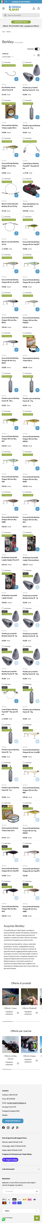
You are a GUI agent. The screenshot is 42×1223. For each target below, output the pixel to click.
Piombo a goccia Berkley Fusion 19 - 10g (31, 710)
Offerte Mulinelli (29, 1008)
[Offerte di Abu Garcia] (10, 1044)
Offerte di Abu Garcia (10, 1057)
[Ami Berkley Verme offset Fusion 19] (10, 73)
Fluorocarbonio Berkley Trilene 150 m (31, 359)
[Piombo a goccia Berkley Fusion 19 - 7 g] (10, 735)
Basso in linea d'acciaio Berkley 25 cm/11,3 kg (10, 205)
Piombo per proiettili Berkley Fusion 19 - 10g (10, 672)
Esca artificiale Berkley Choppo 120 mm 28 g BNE (31, 790)
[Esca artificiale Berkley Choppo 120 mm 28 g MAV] (10, 892)
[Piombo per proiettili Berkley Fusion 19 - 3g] (31, 619)
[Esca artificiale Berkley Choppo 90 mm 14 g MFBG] (10, 149)
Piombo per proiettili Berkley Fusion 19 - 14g (31, 673)
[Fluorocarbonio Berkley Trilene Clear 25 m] (10, 813)
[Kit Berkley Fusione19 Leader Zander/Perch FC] (10, 543)
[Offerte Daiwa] (29, 1044)
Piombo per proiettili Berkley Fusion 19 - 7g (30, 597)
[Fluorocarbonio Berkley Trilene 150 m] (31, 344)
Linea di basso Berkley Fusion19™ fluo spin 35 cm (10, 711)
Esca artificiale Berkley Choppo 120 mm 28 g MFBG (31, 479)
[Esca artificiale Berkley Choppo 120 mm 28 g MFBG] (31, 462)
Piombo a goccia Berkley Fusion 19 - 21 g (31, 399)
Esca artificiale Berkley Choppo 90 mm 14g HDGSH (31, 830)
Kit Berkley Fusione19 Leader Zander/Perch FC (10, 558)
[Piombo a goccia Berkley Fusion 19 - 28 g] (10, 384)
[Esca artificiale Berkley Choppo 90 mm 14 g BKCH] (10, 344)
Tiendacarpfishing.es (12, 1121)
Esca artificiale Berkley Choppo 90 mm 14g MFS (31, 870)
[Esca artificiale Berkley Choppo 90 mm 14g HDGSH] (31, 814)
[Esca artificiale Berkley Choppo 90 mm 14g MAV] (10, 854)
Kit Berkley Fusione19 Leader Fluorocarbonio (31, 559)
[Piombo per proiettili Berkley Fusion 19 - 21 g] (31, 73)
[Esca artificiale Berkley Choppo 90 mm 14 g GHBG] (31, 892)
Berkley (9, 31)
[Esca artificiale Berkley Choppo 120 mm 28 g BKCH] (10, 303)
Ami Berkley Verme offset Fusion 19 (8, 88)
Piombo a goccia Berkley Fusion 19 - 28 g (10, 399)
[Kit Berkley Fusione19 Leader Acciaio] (10, 581)
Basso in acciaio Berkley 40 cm (10, 243)
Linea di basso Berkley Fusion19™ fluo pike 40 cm (31, 165)
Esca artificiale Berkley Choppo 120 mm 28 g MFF (10, 438)
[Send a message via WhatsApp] (3, 1219)
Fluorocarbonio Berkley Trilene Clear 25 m (10, 829)
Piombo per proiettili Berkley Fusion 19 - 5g (9, 634)
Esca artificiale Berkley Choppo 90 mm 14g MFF (31, 243)
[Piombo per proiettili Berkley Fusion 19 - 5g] (10, 619)
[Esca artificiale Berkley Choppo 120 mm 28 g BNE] (31, 773)
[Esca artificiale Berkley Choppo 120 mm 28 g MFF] (10, 422)
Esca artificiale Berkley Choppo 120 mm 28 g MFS (31, 519)
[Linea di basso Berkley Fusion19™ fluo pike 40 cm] (31, 149)
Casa (3, 31)
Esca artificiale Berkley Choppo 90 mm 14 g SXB (31, 281)
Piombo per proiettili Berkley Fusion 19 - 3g (30, 635)
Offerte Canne (10, 1008)
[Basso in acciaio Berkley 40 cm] (10, 227)
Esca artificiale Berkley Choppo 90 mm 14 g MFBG (10, 165)
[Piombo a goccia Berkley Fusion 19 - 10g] (31, 695)
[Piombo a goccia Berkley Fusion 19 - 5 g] (10, 773)
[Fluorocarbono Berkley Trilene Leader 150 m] (10, 111)
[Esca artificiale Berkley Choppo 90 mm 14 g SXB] (31, 265)
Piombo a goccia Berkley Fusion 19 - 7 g (10, 751)
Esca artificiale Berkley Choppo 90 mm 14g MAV (10, 869)
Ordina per (5, 53)
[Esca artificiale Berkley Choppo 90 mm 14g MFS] (31, 854)
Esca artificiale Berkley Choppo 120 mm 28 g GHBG (10, 519)
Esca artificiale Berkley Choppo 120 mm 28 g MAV (10, 908)
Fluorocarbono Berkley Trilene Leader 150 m (10, 126)
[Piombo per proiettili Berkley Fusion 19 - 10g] (10, 657)
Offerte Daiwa (29, 1056)
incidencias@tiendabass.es (16, 1103)
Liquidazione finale (21, 22)
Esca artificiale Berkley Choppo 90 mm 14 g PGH (10, 281)
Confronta (30, 49)
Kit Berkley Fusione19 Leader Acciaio (9, 596)
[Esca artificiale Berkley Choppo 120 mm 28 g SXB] (10, 462)
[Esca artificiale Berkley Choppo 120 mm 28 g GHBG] (10, 503)
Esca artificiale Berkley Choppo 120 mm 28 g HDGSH (31, 438)
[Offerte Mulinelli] (29, 996)
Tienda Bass (9, 1217)
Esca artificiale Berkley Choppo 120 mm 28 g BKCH (10, 320)
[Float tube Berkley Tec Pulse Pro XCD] (31, 189)
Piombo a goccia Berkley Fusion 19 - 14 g (31, 126)
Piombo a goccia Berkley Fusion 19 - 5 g (10, 789)
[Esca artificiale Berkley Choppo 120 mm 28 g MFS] (31, 503)
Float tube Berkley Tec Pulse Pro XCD (31, 205)
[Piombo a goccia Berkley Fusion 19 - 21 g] (31, 384)
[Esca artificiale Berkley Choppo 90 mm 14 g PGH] (10, 265)
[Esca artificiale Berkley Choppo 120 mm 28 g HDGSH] (31, 422)
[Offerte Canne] (10, 996)
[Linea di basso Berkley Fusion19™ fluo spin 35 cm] (10, 695)
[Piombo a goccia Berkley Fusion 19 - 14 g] (31, 111)
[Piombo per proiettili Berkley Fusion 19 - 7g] (31, 581)
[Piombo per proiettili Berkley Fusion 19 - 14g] (31, 657)
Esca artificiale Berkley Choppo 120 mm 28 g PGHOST (31, 320)
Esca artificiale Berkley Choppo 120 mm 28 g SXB (10, 479)
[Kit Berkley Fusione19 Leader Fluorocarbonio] (31, 543)
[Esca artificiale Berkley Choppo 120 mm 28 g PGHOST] (31, 303)
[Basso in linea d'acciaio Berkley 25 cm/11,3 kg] (10, 189)
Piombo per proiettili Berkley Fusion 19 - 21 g (31, 89)
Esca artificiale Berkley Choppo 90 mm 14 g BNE (31, 751)
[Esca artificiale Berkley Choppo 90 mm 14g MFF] (31, 227)
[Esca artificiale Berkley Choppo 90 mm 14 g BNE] (31, 735)
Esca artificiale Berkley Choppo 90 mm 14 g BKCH (10, 360)
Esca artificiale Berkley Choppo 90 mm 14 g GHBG (31, 909)
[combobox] (21, 15)
